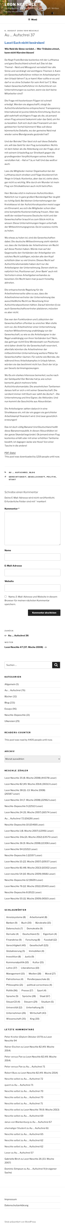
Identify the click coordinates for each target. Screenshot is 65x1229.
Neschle (34, 31)
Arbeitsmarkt (38, 917)
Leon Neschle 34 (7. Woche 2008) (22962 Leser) (30, 800)
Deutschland (31, 934)
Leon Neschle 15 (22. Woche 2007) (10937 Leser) (31, 861)
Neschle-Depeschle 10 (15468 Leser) (24, 824)
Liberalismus (30, 968)
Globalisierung (15, 951)
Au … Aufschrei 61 (39, 1128)
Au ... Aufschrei (18, 472)
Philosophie (14, 985)
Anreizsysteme (16, 917)
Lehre (11, 968)
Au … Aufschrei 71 (35, 1066)
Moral (50, 973)
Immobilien (36, 951)
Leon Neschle (21, 4)
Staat (12, 479)
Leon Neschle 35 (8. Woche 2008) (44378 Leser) (30, 778)
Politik (51, 477)
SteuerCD (13, 1001)
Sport (41, 990)
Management (15, 973)
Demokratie (35, 928)
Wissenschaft (16, 1018)
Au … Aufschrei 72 (33, 1078)
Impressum (11, 1199)
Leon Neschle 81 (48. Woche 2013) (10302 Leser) (31, 867)
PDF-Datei (10, 453)
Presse (27, 990)
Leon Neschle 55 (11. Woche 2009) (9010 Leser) (30, 898)
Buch (26, 922)
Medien (35, 973)
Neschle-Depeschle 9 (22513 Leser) (24, 806)
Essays (8, 708)
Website (9, 581)
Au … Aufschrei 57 (24, 1152)
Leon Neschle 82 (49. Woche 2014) (39, 1072)
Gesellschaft (36, 477)
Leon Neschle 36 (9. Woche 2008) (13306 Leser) (30, 843)
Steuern (30, 1001)
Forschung (33, 939)
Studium (47, 1001)
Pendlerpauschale (38, 979)
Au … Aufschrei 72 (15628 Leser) (22, 818)
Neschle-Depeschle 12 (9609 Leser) (24, 880)
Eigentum (50, 934)
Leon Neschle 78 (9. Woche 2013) (41, 1109)
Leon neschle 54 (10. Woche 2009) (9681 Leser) (30, 874)
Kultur (38, 962)
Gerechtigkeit (18, 477)
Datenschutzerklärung (16, 1205)
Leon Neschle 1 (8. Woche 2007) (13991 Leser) (29, 831)
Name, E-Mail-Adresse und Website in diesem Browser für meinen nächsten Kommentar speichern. (31, 600)
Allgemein (10, 684)
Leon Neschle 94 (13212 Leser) (21, 849)
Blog (32, 472)
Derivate (12, 934)
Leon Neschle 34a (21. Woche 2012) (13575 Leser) (31, 837)
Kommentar (12, 508)
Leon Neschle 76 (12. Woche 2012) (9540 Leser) (30, 886)
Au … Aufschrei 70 (33, 1091)
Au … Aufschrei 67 (42, 1122)
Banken (11, 922)
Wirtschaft (38, 1013)
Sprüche (29, 996)
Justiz (29, 956)
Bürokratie (43, 922)
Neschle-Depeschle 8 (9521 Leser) (23, 892)
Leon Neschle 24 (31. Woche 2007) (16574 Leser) (31, 812)
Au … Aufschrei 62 (33, 1140)
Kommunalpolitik (17, 962)
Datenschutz (14, 928)
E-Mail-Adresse (13, 565)
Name (8, 550)
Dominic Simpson (14, 1168)
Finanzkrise (14, 939)
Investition (13, 956)
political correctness (39, 985)
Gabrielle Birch (12, 1159)
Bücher (8, 696)
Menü (34, 19)
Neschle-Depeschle (15, 715)
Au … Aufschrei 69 (33, 1115)
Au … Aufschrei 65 (33, 1134)
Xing (34, 1018)
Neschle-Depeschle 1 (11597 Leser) (23, 855)
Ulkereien (10, 721)
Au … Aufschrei (13, 690)
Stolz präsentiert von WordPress (20, 1221)
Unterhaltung (35, 1007)
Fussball (50, 939)
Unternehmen (16, 1013)
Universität (14, 1007)
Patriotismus (14, 979)
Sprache (12, 996)
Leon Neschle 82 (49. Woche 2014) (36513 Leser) (31, 784)
